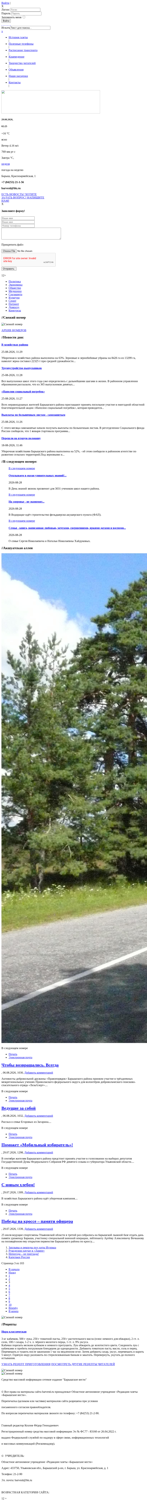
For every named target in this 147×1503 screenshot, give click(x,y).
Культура (14, 297)
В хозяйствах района (14, 344)
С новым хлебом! (18, 1184)
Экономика (15, 284)
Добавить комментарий (38, 1072)
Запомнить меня (11, 17)
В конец (13, 1311)
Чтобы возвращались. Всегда (30, 1065)
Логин (5, 9)
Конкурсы (15, 310)
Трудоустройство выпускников (21, 368)
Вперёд (13, 1308)
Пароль (6, 13)
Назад (12, 1272)
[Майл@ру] (4, 24)
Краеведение (16, 56)
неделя (5, 163)
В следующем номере (22, 468)
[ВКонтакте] (7, 24)
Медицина (15, 291)
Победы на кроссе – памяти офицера (37, 1221)
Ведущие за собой (18, 1108)
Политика (15, 281)
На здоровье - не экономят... (26, 501)
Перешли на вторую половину (21, 438)
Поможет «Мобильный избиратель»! (37, 1145)
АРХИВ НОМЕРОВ (13, 330)
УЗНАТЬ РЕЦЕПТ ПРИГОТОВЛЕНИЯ (26, 1364)
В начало (14, 1269)
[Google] (3, 24)
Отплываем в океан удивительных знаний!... (38, 475)
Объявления (16, 69)
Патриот (14, 304)
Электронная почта (20, 1057)
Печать (13, 1054)
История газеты (18, 37)
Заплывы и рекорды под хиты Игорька (32, 1247)
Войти (5, 2)
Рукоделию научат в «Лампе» (27, 1250)
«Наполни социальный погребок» (23, 391)
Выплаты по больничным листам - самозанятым (33, 414)
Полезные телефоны (21, 43)
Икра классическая (14, 1331)
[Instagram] (10, 24)
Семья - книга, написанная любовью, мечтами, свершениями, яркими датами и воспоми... (67, 527)
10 (10, 1304)
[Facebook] (1, 24)
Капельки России (19, 1257)
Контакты (15, 82)
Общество (15, 287)
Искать (5, 27)
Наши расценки (18, 76)
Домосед (14, 307)
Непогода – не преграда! (24, 1253)
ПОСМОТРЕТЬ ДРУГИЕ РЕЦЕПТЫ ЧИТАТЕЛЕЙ (83, 1364)
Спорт (12, 300)
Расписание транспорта (23, 50)
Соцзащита (15, 294)
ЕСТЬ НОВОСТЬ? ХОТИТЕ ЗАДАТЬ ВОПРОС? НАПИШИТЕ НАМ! (22, 197)
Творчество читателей (22, 63)
